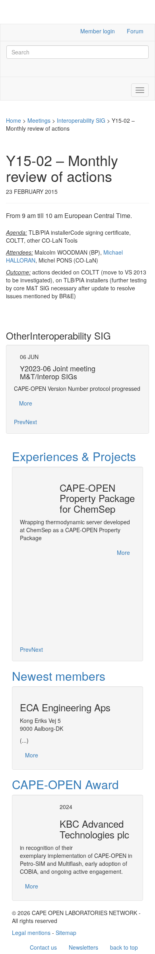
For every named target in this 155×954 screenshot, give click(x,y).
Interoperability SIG (81, 120)
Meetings (38, 120)
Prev (19, 422)
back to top (124, 947)
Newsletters (83, 947)
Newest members (58, 675)
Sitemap (66, 933)
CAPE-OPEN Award (65, 784)
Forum (135, 31)
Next (31, 422)
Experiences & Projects (74, 456)
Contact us (43, 947)
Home (13, 120)
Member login (97, 31)
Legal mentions (31, 933)
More (25, 403)
